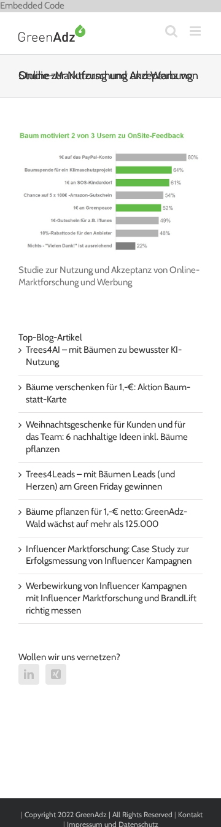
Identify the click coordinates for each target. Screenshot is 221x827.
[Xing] (55, 674)
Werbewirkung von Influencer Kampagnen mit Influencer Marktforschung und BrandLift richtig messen (111, 598)
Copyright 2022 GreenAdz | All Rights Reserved (99, 814)
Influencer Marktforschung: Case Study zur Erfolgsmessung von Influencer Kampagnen (109, 555)
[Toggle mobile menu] (196, 31)
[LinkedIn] (28, 674)
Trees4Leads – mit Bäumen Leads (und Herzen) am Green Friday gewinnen (100, 480)
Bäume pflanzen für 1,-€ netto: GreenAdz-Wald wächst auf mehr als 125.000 (106, 517)
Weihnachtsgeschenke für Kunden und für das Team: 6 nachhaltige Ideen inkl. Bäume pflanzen (107, 437)
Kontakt (190, 814)
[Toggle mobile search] (171, 31)
